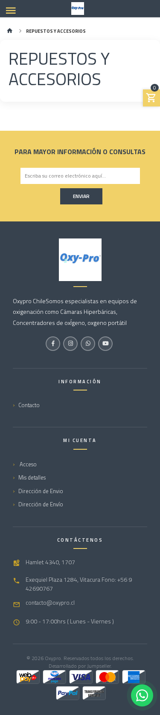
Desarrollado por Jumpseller (80, 666)
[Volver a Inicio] (9, 31)
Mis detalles (32, 477)
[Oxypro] (77, 8)
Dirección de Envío (40, 504)
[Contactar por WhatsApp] (142, 695)
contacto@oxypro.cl (50, 603)
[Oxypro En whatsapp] (88, 343)
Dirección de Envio (40, 491)
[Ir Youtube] (105, 343)
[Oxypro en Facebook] (53, 343)
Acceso (27, 464)
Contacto (29, 405)
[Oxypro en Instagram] (70, 343)
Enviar (81, 196)
